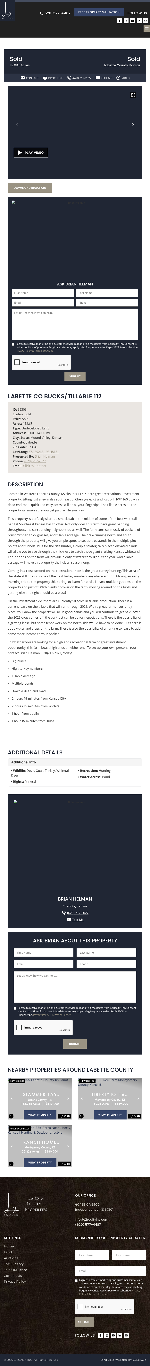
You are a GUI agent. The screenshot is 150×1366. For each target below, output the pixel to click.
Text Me (78, 920)
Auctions (11, 1258)
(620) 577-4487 (88, 1224)
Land (8, 1252)
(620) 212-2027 (35, 461)
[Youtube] (132, 20)
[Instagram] (126, 20)
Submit (75, 376)
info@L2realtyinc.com (91, 1219)
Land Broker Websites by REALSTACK (123, 1360)
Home (9, 1246)
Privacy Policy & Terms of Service (35, 351)
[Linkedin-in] (139, 20)
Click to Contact (34, 466)
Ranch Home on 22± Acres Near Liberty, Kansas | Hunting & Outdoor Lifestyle (40, 1142)
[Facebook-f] (119, 20)
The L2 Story (14, 1264)
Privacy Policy (15, 1281)
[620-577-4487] (41, 13)
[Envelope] (145, 20)
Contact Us (13, 1276)
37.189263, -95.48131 (44, 452)
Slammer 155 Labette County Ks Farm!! (40, 1094)
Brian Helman (45, 456)
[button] (147, 28)
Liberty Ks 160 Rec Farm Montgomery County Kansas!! (110, 1094)
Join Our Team (15, 1270)
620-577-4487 (58, 13)
